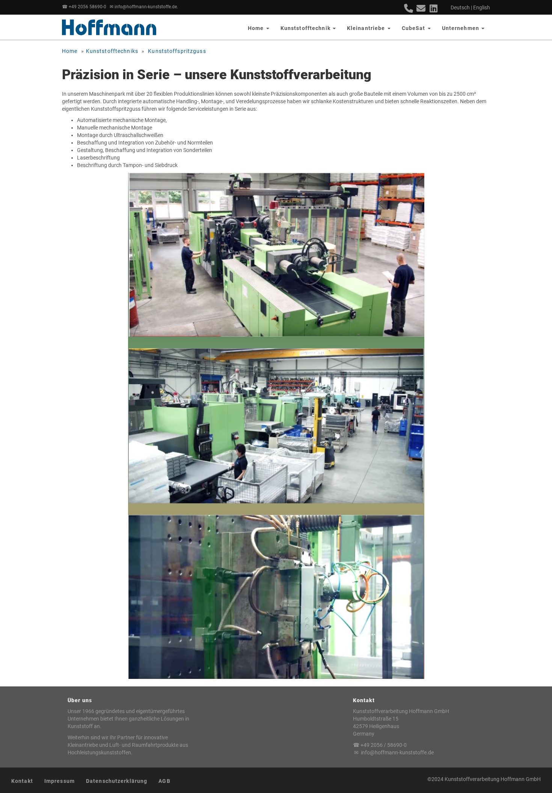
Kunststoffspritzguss (177, 51)
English (481, 8)
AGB (164, 781)
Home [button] (256, 28)
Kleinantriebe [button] (367, 28)
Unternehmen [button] (461, 28)
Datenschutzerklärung (116, 781)
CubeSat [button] (414, 28)
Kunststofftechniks (112, 51)
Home (69, 51)
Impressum (59, 781)
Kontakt (22, 781)
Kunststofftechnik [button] (306, 28)
